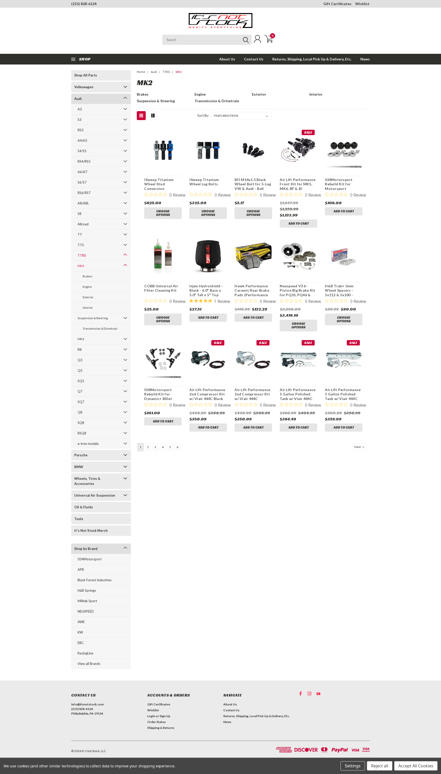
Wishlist (362, 4)
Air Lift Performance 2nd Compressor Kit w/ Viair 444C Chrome (252, 396)
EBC (81, 643)
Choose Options (163, 213)
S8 (79, 214)
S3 (79, 120)
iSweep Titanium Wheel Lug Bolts (204, 181)
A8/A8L (83, 203)
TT (80, 235)
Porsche (81, 455)
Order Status (156, 722)
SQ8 (81, 423)
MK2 (81, 266)
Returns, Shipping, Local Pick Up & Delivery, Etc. (311, 59)
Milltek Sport (87, 601)
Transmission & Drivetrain (100, 328)
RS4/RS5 (84, 161)
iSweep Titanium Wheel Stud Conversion (159, 184)
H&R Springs (87, 590)
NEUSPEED (86, 611)
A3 (80, 109)
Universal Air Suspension (94, 495)
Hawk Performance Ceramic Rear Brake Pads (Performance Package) (252, 293)
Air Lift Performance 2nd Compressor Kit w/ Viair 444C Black (207, 394)
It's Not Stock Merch (91, 530)
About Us (227, 59)
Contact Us (253, 59)
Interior (88, 307)
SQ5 (81, 381)
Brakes (87, 276)
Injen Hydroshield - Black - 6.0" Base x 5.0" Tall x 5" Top (206, 290)
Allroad (83, 224)
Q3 (80, 360)
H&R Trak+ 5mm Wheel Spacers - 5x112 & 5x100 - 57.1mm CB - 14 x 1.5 (342, 293)
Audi (78, 99)
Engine (87, 286)
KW (80, 632)
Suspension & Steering (93, 318)
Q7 (80, 391)
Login (151, 716)
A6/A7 (82, 172)
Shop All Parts (85, 75)
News (365, 59)
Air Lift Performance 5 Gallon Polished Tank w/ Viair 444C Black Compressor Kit (297, 399)
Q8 (80, 412)
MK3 (81, 339)
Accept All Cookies (415, 766)
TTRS (82, 255)
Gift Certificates (337, 4)
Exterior (88, 297)
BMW (78, 467)
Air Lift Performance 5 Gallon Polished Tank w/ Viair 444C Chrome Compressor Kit (343, 399)
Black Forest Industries (95, 580)
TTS (81, 245)
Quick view (163, 150)
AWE (81, 622)
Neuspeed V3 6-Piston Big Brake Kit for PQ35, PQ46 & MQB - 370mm (297, 293)
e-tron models (88, 444)
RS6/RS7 (84, 193)
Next (357, 447)
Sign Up (165, 716)
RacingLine (85, 653)
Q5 (80, 370)
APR (81, 569)
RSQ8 (82, 433)
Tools (78, 519)
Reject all (379, 766)
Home (141, 72)
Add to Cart (298, 223)
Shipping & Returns (160, 728)
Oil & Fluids (83, 507)
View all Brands (89, 664)
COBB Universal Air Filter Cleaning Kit (161, 288)
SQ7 (81, 402)
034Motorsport (90, 559)
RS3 (80, 130)
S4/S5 (82, 151)
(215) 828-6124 (83, 4)
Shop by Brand (85, 549)
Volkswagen (83, 87)
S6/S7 (82, 182)
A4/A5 (82, 140)
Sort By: (203, 115)
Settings (353, 766)
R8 (80, 349)
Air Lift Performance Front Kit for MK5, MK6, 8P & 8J (297, 184)
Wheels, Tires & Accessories (87, 481)
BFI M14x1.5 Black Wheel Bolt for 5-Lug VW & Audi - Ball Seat (253, 186)
